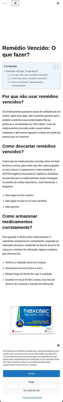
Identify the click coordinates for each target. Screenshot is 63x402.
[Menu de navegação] (15, 3)
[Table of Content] (55, 66)
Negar (31, 382)
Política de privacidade (32, 397)
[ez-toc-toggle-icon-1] (54, 66)
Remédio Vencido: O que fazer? (22, 71)
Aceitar (31, 373)
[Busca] (58, 3)
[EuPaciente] (4, 3)
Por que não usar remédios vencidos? (30, 75)
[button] (58, 345)
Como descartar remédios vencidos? (29, 78)
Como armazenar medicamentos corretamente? (27, 84)
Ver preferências (31, 390)
